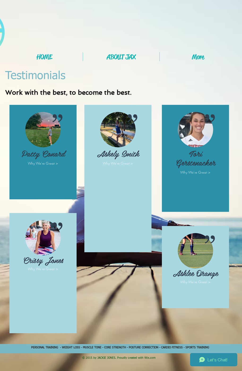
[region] (43, 154)
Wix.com (150, 358)
